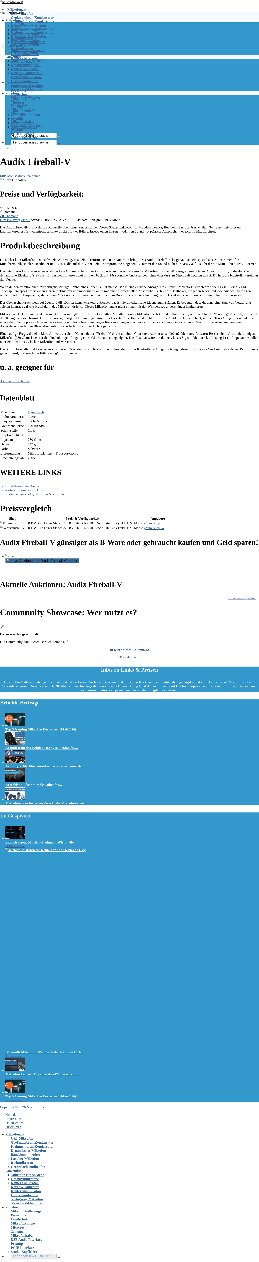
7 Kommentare (14, 1078)
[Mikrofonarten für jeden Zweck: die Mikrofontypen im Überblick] (15, 799)
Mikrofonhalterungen (27, 97)
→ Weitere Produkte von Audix (22, 490)
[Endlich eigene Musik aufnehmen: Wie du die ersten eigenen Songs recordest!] (15, 838)
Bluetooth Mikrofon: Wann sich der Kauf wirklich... (44, 1052)
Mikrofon (10, 149)
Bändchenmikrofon (25, 40)
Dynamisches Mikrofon (28, 36)
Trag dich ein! (130, 657)
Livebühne (32, 176)
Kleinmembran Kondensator (32, 22)
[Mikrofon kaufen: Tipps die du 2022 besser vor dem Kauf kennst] (15, 1070)
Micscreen (18, 113)
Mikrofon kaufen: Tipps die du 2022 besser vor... (42, 1074)
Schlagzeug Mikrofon (27, 85)
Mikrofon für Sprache (27, 61)
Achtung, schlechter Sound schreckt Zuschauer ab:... (45, 766)
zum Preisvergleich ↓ (15, 220)
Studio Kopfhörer (24, 138)
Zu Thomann (9, 216)
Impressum (13, 1119)
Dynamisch (18, 149)
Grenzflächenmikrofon (28, 53)
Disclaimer (13, 1127)
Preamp (17, 130)
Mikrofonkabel (22, 121)
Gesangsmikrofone (25, 65)
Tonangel (17, 117)
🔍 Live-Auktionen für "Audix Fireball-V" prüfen (42, 561)
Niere (32, 417)
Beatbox (19, 176)
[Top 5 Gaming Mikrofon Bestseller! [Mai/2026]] (15, 725)
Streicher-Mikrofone (26, 89)
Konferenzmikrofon (26, 77)
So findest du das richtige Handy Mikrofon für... (41, 748)
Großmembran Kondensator (32, 18)
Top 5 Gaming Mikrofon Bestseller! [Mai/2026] (40, 729)
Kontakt (11, 1115)
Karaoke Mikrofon (25, 73)
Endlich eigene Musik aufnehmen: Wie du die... (40, 842)
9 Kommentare (14, 1056)
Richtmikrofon (22, 49)
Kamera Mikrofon (25, 58)
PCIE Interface (22, 134)
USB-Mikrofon (22, 24)
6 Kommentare (14, 1100)
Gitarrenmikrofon (24, 81)
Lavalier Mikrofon (25, 45)
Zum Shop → (154, 523)
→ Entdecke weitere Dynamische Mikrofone (32, 494)
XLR (31, 430)
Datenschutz (14, 1123)
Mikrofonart (16, 9)
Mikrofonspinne (23, 109)
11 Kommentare (15, 846)
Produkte (3, 149)
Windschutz (20, 94)
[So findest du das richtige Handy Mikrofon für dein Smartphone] (15, 744)
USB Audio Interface (26, 115)
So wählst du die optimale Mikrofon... (33, 785)
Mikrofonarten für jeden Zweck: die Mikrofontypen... (46, 803)
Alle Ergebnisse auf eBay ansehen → (242, 599)
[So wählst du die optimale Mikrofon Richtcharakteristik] (15, 781)
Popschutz (18, 101)
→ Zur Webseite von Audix (19, 486)
